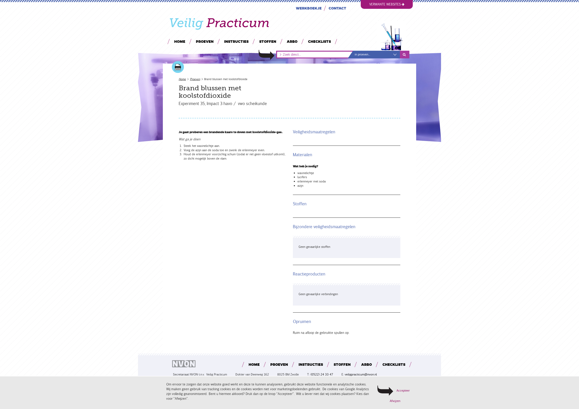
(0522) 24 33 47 (322, 374)
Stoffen (267, 41)
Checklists (319, 41)
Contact (337, 8)
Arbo (292, 41)
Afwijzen (395, 401)
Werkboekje (309, 8)
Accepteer (403, 390)
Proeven (205, 41)
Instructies (236, 41)
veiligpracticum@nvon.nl (361, 374)
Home (179, 41)
